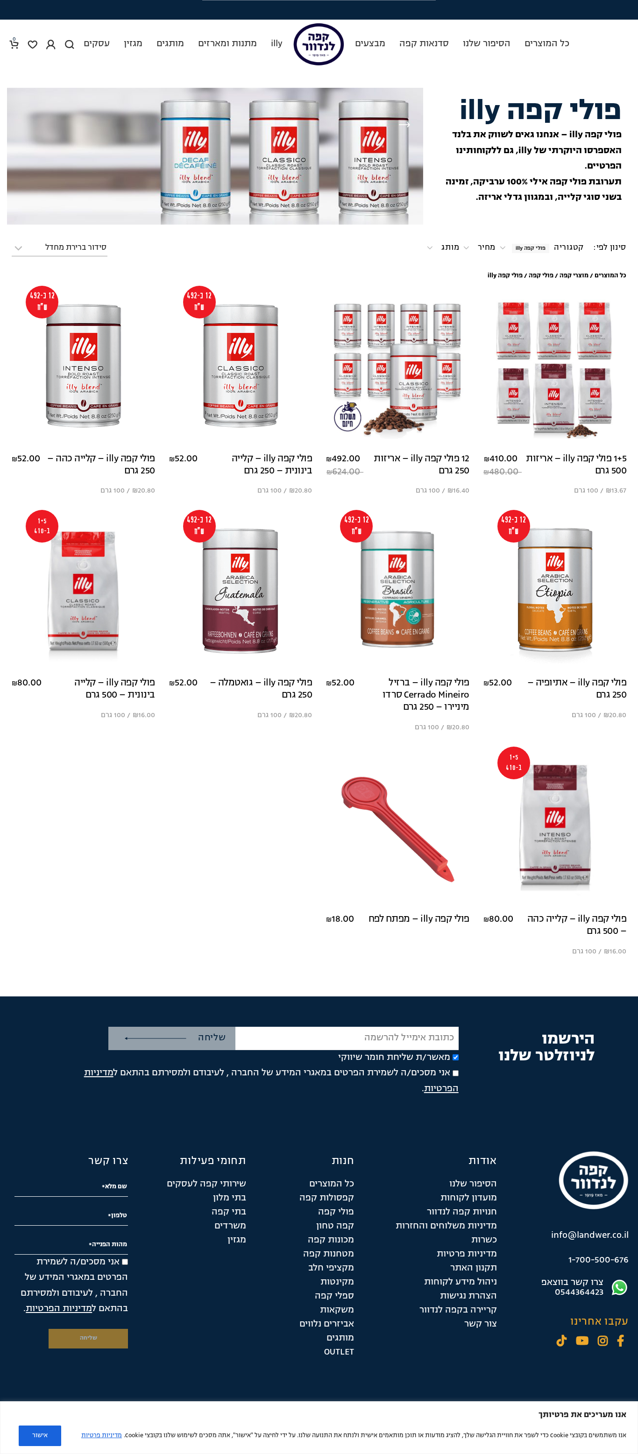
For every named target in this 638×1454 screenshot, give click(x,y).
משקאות (337, 1310)
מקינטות (337, 1282)
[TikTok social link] (561, 1342)
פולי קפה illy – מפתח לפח (419, 919)
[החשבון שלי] (51, 44)
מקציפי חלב (331, 1268)
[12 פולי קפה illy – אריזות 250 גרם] (397, 367)
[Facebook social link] (620, 1342)
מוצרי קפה (574, 276)
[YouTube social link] (582, 1342)
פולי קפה (541, 276)
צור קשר (480, 1324)
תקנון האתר (473, 1268)
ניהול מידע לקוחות (460, 1282)
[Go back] (404, 125)
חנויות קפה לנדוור (462, 1212)
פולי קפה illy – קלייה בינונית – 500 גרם (114, 689)
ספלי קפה (334, 1296)
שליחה (212, 1038)
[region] (319, 1427)
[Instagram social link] (602, 1342)
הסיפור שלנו (473, 1184)
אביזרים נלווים (326, 1324)
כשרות (484, 1240)
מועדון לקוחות (468, 1198)
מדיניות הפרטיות (59, 1309)
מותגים (340, 1338)
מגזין (236, 1240)
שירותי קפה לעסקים (206, 1184)
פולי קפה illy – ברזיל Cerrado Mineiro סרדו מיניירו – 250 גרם (426, 695)
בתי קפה (229, 1212)
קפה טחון (335, 1226)
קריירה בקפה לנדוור (458, 1310)
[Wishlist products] (32, 44)
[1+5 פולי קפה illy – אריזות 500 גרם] (555, 367)
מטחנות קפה (328, 1254)
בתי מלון (229, 1198)
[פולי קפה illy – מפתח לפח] (397, 828)
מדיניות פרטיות (101, 1436)
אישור (40, 1436)
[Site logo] (319, 44)
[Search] (69, 44)
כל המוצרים (610, 276)
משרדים (230, 1226)
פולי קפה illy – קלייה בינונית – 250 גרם (272, 465)
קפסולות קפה (326, 1198)
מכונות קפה (331, 1240)
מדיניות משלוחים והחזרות (446, 1226)
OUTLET (339, 1352)
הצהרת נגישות (468, 1296)
